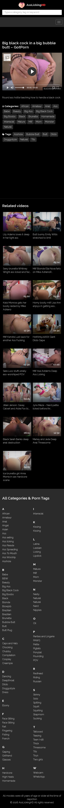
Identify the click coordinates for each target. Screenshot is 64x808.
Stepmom (38, 714)
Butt (45, 134)
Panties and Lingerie (43, 636)
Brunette (33, 116)
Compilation (8, 655)
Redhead (38, 673)
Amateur (37, 106)
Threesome (39, 747)
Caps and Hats (10, 643)
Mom (39, 121)
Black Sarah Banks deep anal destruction (16, 441)
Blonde (6, 602)
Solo (35, 698)
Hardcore (7, 772)
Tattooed (38, 731)
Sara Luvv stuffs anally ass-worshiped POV (14, 373)
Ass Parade (8, 545)
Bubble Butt (32, 134)
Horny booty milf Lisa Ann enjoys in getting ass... (47, 304)
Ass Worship (9, 557)
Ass (55, 106)
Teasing (37, 735)
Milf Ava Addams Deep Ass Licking (45, 373)
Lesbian (37, 548)
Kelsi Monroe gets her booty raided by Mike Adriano (14, 305)
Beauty (17, 111)
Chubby (6, 651)
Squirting (38, 710)
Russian (37, 681)
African (25, 106)
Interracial (9, 121)
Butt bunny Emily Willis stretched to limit (45, 236)
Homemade (47, 116)
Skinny (36, 694)
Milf (30, 121)
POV (35, 660)
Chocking (7, 647)
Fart (4, 726)
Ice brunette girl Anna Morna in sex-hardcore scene (15, 476)
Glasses (6, 759)
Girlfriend (7, 755)
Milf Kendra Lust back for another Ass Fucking (16, 338)
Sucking (37, 718)
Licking (37, 551)
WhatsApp (39, 776)
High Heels (8, 776)
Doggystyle (10, 139)
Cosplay (6, 659)
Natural (8, 126)
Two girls (38, 759)
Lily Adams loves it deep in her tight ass (16, 236)
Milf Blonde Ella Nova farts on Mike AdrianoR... (47, 270)
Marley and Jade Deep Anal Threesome (45, 441)
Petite (36, 644)
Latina (36, 544)
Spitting (37, 702)
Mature (21, 121)
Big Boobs (9, 116)
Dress (5, 692)
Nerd (36, 606)
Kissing (37, 526)
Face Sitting (8, 718)
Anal (47, 106)
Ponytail (37, 652)
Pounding (38, 656)
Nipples (37, 610)
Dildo (54, 134)
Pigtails (37, 648)
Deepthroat (8, 680)
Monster (49, 121)
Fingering (7, 730)
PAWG (36, 640)
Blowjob (6, 606)
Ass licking (8, 541)
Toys (35, 755)
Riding (36, 677)
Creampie (7, 663)
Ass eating (7, 537)
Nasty (36, 594)
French (6, 738)
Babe (7, 111)
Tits (33, 139)
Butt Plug (7, 630)
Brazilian (6, 610)
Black (22, 116)
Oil (34, 623)
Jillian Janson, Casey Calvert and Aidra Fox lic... (16, 407)
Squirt (36, 706)
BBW (5, 578)
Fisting (5, 734)
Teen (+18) (38, 739)
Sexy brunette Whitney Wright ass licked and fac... (17, 270)
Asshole (18, 134)
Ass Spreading (10, 549)
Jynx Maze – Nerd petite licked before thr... (46, 407)
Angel (5, 525)
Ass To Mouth (9, 553)
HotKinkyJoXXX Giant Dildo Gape (44, 338)
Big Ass (28, 111)
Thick (36, 743)
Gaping (6, 751)
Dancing (6, 676)
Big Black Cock (44, 111)
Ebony (5, 705)
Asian (5, 529)
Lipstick (37, 555)
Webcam (38, 772)
